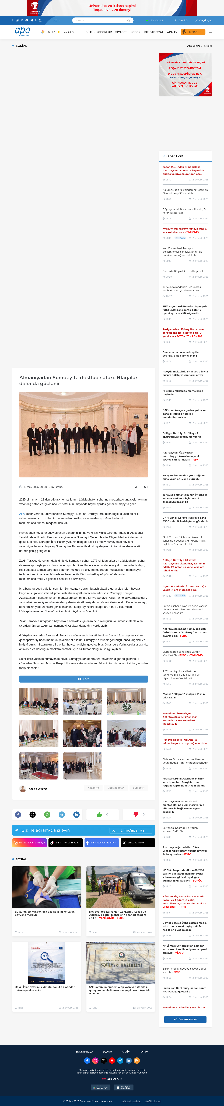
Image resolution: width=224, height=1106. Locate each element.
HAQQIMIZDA (84, 1051)
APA (22, 514)
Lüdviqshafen (116, 787)
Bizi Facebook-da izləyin (103, 842)
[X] (21, 20)
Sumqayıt (139, 787)
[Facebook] (13, 20)
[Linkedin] (36, 20)
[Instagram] (17, 20)
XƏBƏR (135, 32)
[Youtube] (26, 20)
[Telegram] (31, 20)
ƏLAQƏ (107, 1051)
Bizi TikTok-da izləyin (66, 842)
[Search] (128, 20)
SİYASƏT (121, 32)
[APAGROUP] (112, 1079)
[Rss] (40, 20)
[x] (104, 1060)
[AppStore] (124, 1088)
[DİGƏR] (208, 32)
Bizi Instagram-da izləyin (32, 842)
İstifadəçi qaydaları (131, 1101)
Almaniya (93, 787)
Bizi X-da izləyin (136, 842)
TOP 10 (143, 1051)
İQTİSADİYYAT (153, 32)
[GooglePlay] (101, 1088)
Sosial (208, 46)
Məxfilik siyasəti (153, 1101)
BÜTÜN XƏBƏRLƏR (99, 32)
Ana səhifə (193, 45)
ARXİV (126, 1051)
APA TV (172, 32)
